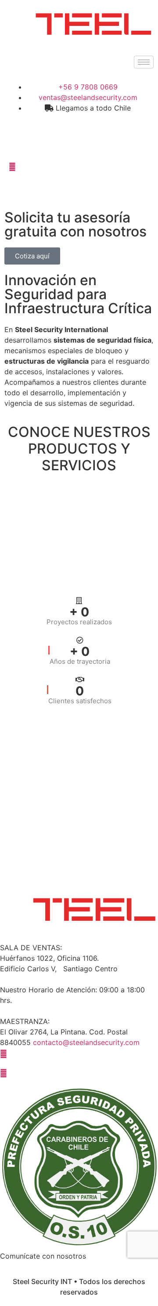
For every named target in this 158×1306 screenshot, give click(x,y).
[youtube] (79, 1072)
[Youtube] (79, 166)
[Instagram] (79, 146)
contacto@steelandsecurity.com (86, 1042)
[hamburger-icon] (144, 62)
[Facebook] (79, 127)
